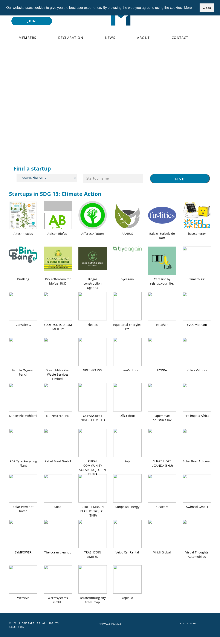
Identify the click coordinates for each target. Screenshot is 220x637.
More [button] (188, 7)
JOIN (32, 21)
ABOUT (143, 37)
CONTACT (180, 37)
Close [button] (207, 7)
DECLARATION (70, 37)
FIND (180, 178)
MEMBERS (27, 37)
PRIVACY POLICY (110, 624)
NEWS (110, 37)
